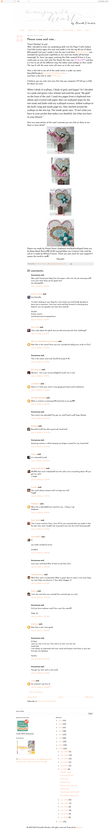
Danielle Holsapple (38, 398)
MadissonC (35, 504)
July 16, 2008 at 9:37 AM (40, 616)
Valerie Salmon (82, 52)
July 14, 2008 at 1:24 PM (40, 286)
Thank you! (64, 789)
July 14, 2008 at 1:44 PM (40, 334)
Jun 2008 (64, 800)
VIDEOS (79, 30)
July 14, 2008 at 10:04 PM (40, 432)
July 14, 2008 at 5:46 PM (40, 390)
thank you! (64, 779)
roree (33, 681)
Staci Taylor (35, 520)
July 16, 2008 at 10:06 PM (41, 687)
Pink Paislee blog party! (69, 795)
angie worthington (38, 468)
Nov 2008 (65, 755)
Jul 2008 (64, 769)
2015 (61, 724)
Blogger (79, 827)
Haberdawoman (37, 574)
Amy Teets (35, 327)
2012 (61, 735)
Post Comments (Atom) (47, 701)
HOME (22, 30)
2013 (61, 731)
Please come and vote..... (69, 785)
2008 (61, 749)
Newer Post (32, 697)
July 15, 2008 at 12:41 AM (40, 447)
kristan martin (36, 294)
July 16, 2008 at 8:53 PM (40, 659)
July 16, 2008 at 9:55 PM (40, 673)
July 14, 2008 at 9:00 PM (40, 418)
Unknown (34, 624)
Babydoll (34, 426)
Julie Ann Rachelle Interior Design (44, 341)
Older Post (89, 697)
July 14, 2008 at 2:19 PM (40, 348)
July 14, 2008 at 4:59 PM (40, 362)
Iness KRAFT (36, 537)
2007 (61, 822)
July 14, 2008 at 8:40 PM (40, 404)
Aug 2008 (65, 766)
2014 (61, 728)
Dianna (34, 591)
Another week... (66, 772)
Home (60, 697)
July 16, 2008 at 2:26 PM (40, 630)
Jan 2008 (64, 817)
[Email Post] (70, 264)
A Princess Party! (66, 775)
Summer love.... (65, 782)
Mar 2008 (65, 810)
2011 (60, 738)
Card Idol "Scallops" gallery (55, 73)
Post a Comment (36, 692)
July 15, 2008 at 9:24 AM (40, 480)
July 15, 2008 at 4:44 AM (40, 461)
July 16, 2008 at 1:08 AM (40, 553)
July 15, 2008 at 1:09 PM (40, 496)
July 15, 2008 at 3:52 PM (40, 513)
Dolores (34, 454)
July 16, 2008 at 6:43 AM (40, 583)
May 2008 (65, 803)
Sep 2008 (65, 762)
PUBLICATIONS (68, 30)
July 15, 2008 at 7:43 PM (40, 529)
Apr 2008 (65, 807)
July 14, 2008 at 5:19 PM (40, 376)
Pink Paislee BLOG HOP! (69, 792)
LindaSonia (35, 384)
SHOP (87, 30)
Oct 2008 (65, 759)
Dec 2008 (65, 752)
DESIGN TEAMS (54, 30)
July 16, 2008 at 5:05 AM (40, 567)
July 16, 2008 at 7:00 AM (40, 597)
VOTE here (56, 76)
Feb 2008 (65, 814)
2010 (61, 742)
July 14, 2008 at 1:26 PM (40, 320)
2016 (61, 721)
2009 (61, 745)
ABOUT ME (31, 30)
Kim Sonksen (36, 370)
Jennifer (34, 487)
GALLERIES (42, 30)
